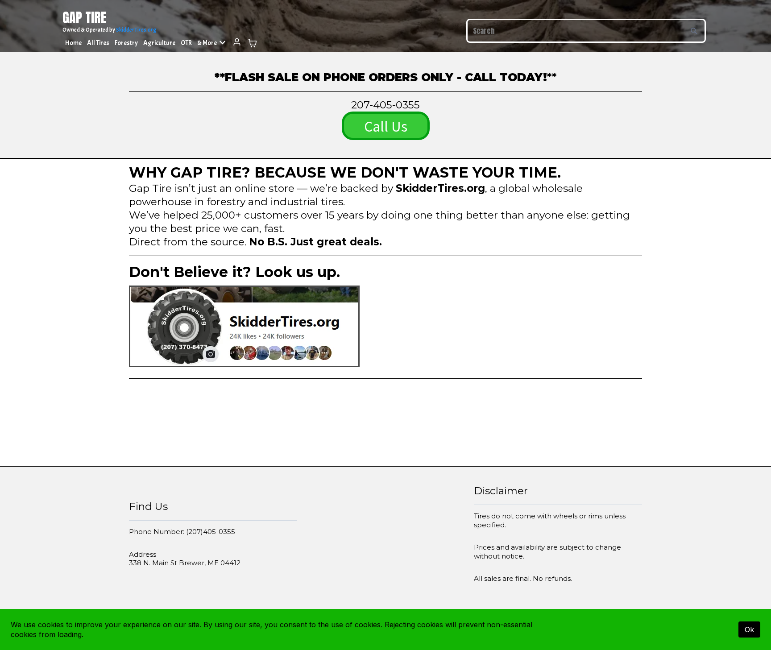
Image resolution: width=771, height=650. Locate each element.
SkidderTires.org (136, 29)
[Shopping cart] (252, 43)
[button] (236, 43)
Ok (749, 629)
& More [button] (207, 43)
